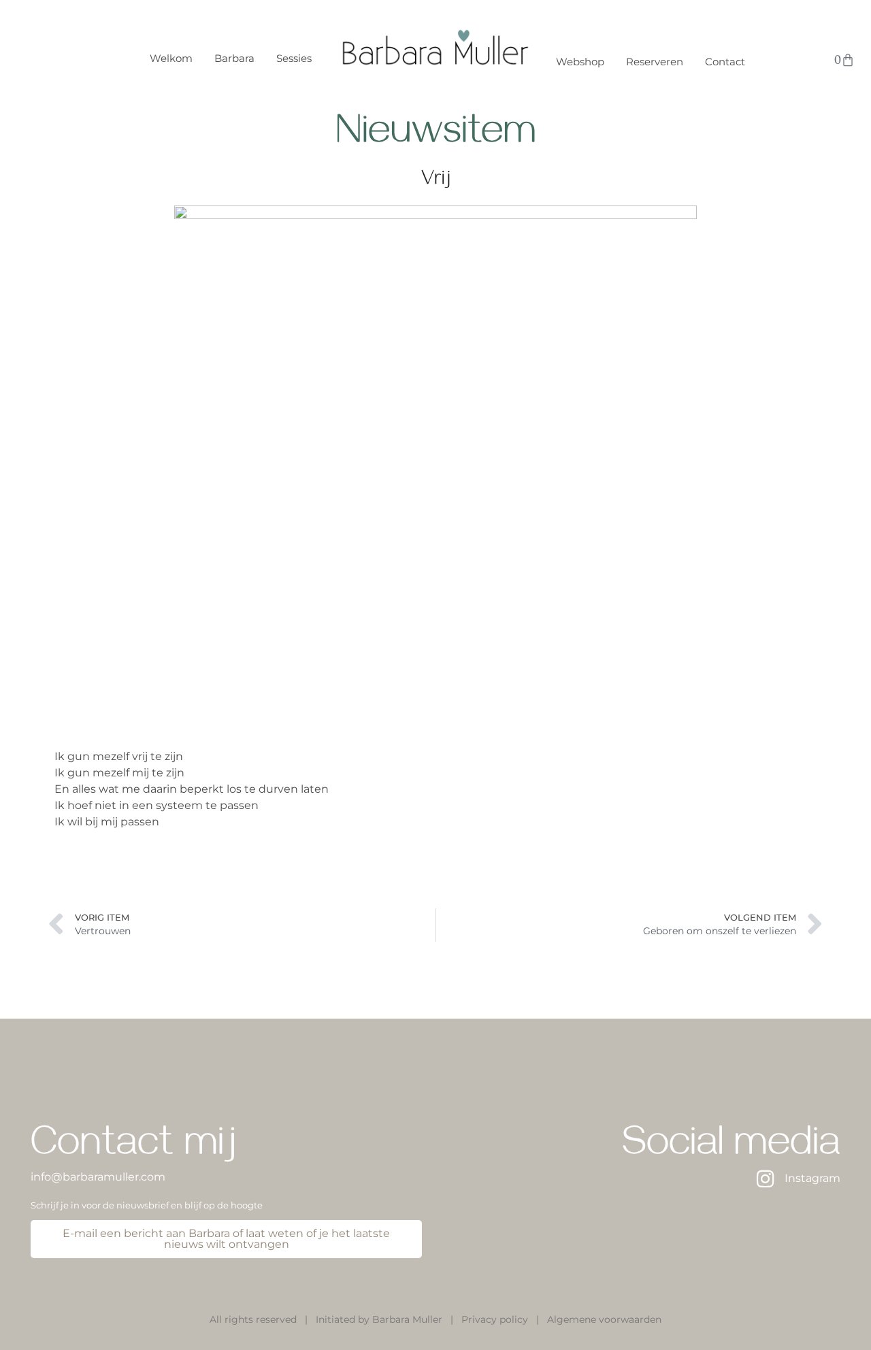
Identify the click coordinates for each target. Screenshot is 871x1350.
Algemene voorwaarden (604, 1319)
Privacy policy (494, 1319)
